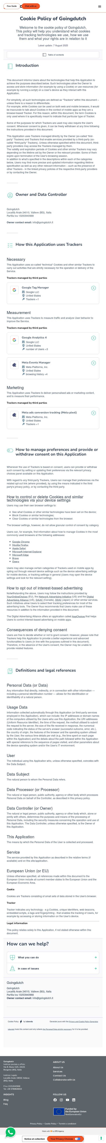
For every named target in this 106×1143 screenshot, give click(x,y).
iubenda (11, 1029)
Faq (5, 1104)
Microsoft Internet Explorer (27, 551)
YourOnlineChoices (17, 596)
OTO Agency (59, 1131)
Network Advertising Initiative (55, 596)
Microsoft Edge (20, 555)
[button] (99, 6)
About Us (58, 1067)
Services (57, 1071)
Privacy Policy (36, 1123)
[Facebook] (55, 1100)
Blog (5, 1099)
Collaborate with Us (64, 1079)
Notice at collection (34, 1139)
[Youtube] (67, 1100)
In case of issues (28, 968)
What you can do (28, 957)
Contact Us (59, 1075)
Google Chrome (21, 541)
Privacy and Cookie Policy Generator (83, 1021)
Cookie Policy (50, 1123)
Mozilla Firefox (20, 545)
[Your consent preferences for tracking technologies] (101, 1138)
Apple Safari (19, 548)
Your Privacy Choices (62, 1139)
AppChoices (78, 616)
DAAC (39, 600)
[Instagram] (61, 1100)
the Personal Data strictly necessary (57, 1029)
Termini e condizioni (67, 1123)
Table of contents (56, 55)
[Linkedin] (74, 1100)
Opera (15, 561)
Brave (15, 558)
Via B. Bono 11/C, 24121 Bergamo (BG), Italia (14, 1068)
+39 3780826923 (14, 1089)
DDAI (58, 600)
